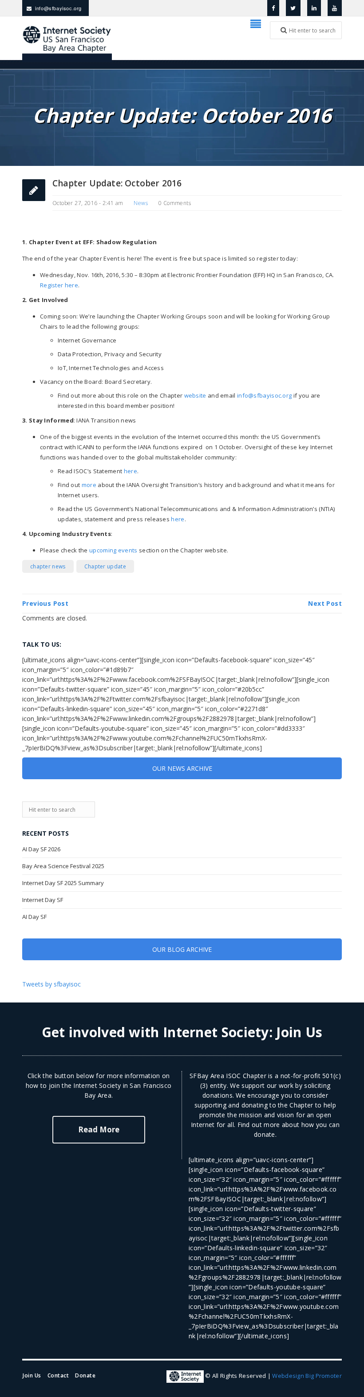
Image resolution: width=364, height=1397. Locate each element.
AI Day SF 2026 (41, 849)
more (89, 485)
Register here (59, 285)
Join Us (299, 1032)
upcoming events (113, 550)
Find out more (258, 1124)
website (195, 395)
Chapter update (105, 566)
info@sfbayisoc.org (58, 8)
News (141, 203)
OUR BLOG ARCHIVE (182, 949)
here (130, 471)
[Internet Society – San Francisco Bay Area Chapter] (67, 42)
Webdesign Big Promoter (307, 1376)
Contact (58, 1375)
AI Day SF (34, 917)
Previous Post (45, 603)
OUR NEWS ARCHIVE (182, 768)
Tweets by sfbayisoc (51, 984)
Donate (85, 1375)
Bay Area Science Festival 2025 (63, 866)
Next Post (325, 603)
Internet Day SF (42, 900)
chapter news (48, 566)
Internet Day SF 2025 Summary (63, 883)
